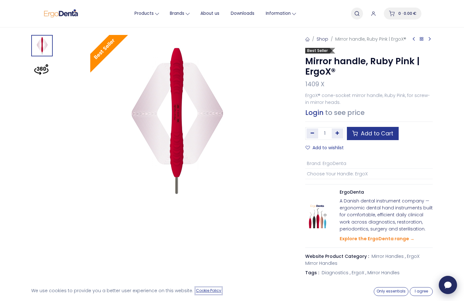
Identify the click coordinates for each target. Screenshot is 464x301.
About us (209, 13)
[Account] (373, 14)
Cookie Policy (208, 290)
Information (278, 13)
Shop (322, 39)
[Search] (357, 14)
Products (144, 13)
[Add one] (337, 133)
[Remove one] (312, 133)
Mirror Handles (388, 256)
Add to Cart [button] (376, 133)
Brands (177, 13)
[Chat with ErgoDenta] (448, 285)
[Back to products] (421, 39)
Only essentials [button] (391, 291)
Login (314, 112)
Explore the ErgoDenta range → (377, 239)
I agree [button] (421, 291)
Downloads (242, 13)
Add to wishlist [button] (328, 148)
